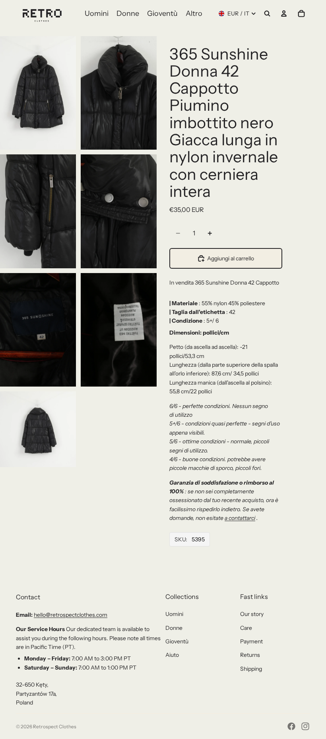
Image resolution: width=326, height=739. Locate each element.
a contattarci (240, 518)
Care (246, 627)
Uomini (174, 614)
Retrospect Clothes (54, 726)
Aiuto (172, 654)
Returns (250, 654)
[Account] (284, 13)
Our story (252, 614)
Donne (173, 627)
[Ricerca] (267, 13)
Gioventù (176, 641)
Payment (251, 641)
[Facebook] (291, 726)
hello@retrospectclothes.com (70, 614)
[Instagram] (305, 726)
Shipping (251, 668)
